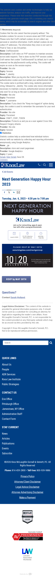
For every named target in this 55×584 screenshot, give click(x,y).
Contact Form (9, 418)
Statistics (6, 133)
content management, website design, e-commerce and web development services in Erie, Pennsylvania (27, 573)
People (5, 369)
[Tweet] (9, 192)
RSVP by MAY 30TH (16, 279)
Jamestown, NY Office (13, 408)
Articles (6, 438)
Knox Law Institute (11, 379)
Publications (8, 443)
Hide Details (11, 157)
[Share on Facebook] (4, 192)
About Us (6, 364)
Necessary (11, 29)
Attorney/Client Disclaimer (27, 481)
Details (3, 157)
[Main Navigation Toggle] (50, 164)
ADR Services (8, 374)
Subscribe (7, 453)
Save (19, 157)
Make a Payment (27, 497)
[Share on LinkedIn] (13, 192)
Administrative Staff (12, 414)
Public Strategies (10, 384)
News (5, 433)
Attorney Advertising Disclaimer (27, 492)
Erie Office (7, 399)
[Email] (18, 192)
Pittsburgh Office (10, 404)
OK (23, 157)
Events (5, 448)
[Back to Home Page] (19, 165)
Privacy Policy (27, 476)
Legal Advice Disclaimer (28, 487)
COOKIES (4, 160)
